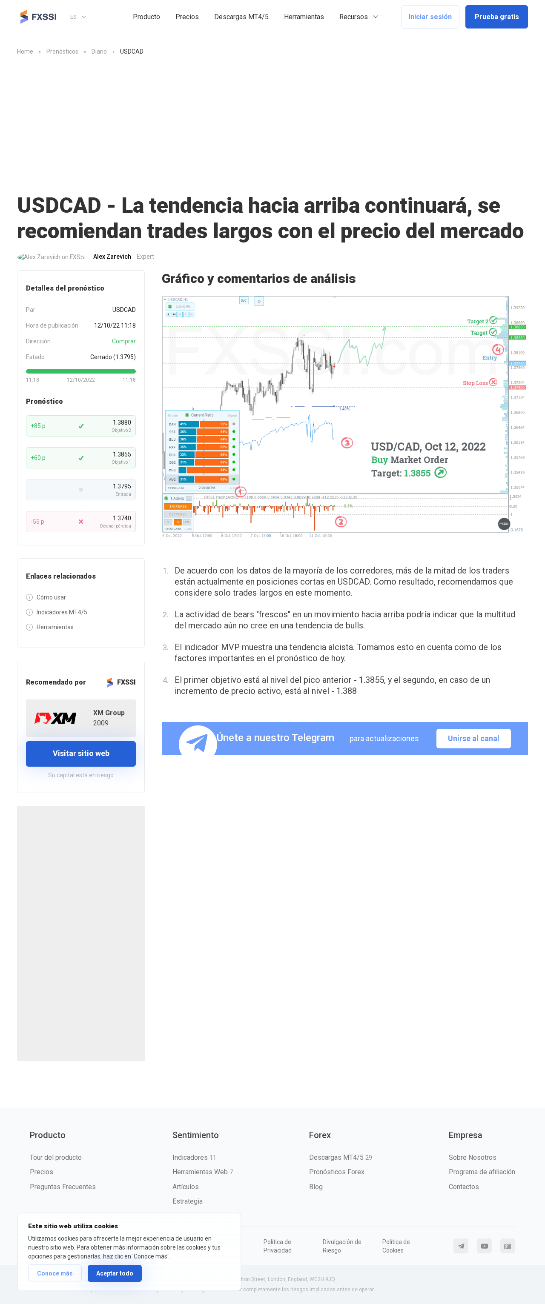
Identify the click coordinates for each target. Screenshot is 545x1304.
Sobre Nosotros (472, 1157)
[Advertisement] (272, 128)
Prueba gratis (497, 17)
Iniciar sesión (430, 17)
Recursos (353, 17)
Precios (187, 17)
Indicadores (194, 1157)
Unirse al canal (473, 738)
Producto (146, 17)
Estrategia (187, 1201)
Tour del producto (56, 1157)
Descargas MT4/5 (241, 17)
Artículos (185, 1187)
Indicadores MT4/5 (62, 612)
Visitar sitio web (81, 753)
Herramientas (304, 17)
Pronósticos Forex (336, 1172)
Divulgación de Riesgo (342, 1246)
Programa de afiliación (482, 1172)
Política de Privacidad (278, 1246)
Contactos (464, 1187)
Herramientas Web (202, 1172)
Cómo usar (51, 597)
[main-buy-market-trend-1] (345, 417)
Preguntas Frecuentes (63, 1187)
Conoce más (55, 1273)
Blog (316, 1187)
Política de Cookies (396, 1246)
